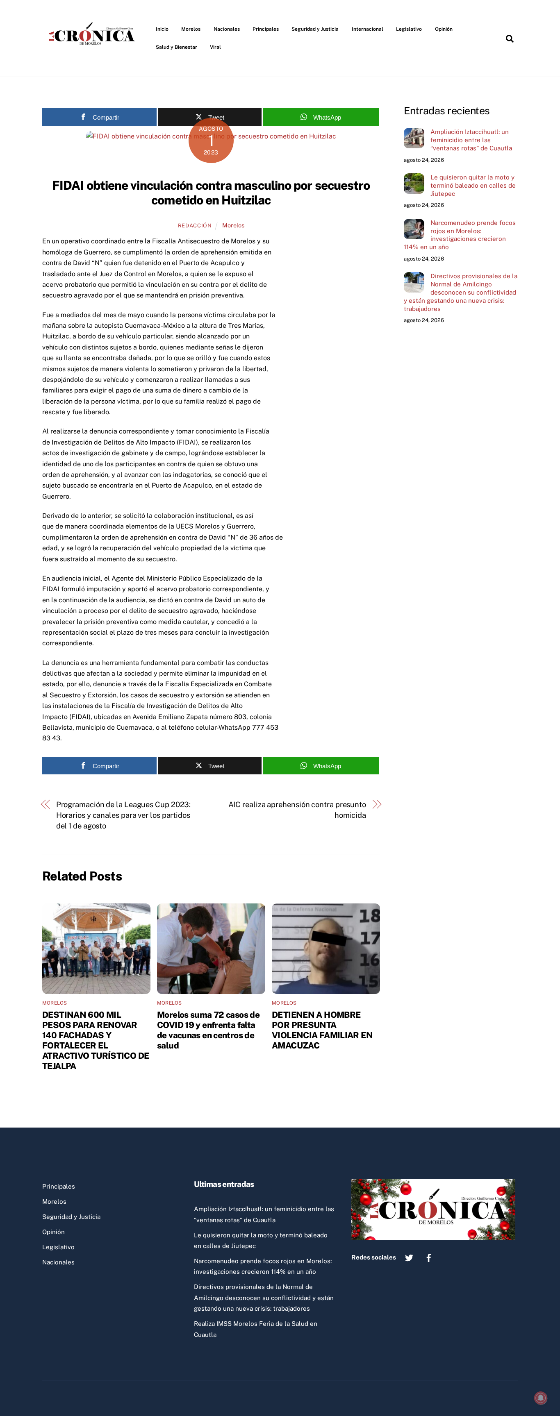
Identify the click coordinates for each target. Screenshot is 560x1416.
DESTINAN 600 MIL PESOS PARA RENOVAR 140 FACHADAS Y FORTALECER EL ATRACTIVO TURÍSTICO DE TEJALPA (95, 1040)
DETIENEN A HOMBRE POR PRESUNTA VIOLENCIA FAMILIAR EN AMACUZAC (322, 1030)
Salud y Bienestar (176, 47)
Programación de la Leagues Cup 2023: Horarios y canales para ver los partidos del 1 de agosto (123, 815)
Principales (266, 29)
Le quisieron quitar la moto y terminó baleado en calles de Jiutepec (473, 185)
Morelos (190, 29)
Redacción (195, 225)
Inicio (162, 29)
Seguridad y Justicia (315, 29)
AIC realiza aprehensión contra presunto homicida (297, 809)
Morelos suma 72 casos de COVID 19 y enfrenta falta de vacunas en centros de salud (208, 1030)
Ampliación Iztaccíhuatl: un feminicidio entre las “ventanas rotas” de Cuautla (471, 140)
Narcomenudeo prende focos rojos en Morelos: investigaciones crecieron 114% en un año (460, 234)
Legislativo (409, 29)
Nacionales (227, 29)
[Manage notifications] (540, 1398)
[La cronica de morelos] (93, 59)
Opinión (444, 29)
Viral (215, 47)
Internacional (367, 29)
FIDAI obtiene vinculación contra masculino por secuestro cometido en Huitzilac (211, 192)
